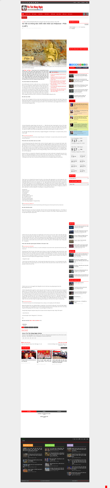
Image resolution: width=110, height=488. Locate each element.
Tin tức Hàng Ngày (29, 334)
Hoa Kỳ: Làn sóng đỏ (78, 131)
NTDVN (24, 325)
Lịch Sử (26, 21)
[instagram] (86, 439)
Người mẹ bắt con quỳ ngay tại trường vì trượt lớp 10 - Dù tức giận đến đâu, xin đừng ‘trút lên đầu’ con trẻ (81, 246)
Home (75, 2)
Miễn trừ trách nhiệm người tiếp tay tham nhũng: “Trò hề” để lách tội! (44, 361)
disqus (44, 411)
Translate (73, 28)
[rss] (34, 2)
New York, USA (74, 160)
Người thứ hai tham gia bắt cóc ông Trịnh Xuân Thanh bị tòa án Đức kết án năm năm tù (79, 449)
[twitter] (30, 2)
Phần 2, (29, 70)
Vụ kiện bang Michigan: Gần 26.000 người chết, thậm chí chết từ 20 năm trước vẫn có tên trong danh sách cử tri (81, 118)
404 (87, 2)
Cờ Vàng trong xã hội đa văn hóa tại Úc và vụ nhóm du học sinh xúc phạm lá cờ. (35, 455)
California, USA (83, 155)
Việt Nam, (39, 28)
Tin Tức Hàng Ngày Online (34, 333)
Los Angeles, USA (76, 138)
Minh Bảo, (36, 28)
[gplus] (76, 439)
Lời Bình (85, 67)
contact (83, 2)
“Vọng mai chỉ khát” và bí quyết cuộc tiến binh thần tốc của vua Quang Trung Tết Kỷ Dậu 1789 (58, 78)
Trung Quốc (82, 164)
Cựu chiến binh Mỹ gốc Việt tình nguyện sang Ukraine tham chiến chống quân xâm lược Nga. (35, 449)
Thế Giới (47, 14)
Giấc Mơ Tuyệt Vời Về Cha (79, 282)
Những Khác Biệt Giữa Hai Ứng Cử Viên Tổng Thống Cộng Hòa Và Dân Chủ (81, 104)
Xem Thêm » (64, 347)
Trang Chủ (27, 14)
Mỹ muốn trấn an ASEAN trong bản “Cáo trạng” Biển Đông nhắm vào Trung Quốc (81, 260)
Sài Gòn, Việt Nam (77, 147)
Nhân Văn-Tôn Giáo (56, 351)
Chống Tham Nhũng (41, 351)
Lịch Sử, (33, 28)
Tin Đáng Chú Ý (73, 72)
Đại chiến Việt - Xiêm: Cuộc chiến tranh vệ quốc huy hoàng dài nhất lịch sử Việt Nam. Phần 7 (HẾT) (58, 90)
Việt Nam (34, 14)
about (79, 2)
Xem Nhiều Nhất (78, 68)
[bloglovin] (36, 2)
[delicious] (87, 439)
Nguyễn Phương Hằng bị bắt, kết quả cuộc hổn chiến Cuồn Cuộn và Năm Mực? (79, 455)
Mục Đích (59, 14)
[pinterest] (38, 2)
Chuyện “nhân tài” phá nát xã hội (80, 240)
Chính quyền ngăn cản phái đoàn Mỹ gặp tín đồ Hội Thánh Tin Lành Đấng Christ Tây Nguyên (59, 361)
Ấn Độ (72, 155)
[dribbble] (81, 439)
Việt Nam (33, 21)
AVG (23, 351)
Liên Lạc (64, 14)
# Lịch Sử (26, 327)
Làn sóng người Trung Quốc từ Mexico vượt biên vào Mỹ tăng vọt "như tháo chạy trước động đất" (81, 90)
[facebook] (28, 2)
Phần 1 (25, 70)
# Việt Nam (36, 327)
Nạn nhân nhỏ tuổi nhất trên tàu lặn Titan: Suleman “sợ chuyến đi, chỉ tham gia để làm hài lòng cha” (81, 80)
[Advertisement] (67, 8)
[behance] (84, 439)
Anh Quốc (82, 160)
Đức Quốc (82, 169)
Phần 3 (38, 320)
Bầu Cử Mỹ (72, 100)
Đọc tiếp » (75, 108)
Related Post (25, 347)
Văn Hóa (40, 14)
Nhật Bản (73, 169)
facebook (59, 411)
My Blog (70, 14)
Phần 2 (34, 320)
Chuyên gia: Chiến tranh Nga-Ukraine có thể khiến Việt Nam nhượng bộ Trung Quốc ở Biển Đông (81, 254)
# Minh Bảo (31, 327)
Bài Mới (72, 67)
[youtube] (32, 2)
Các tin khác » (55, 72)
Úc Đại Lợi (73, 164)
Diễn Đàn (53, 14)
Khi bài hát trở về (77, 296)
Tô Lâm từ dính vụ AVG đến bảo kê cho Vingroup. (28, 361)
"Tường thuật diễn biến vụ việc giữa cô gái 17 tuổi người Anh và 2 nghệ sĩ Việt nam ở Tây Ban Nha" (57, 454)
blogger (29, 411)
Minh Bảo (29, 21)
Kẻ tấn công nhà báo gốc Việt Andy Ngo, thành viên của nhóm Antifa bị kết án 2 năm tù (79, 468)
